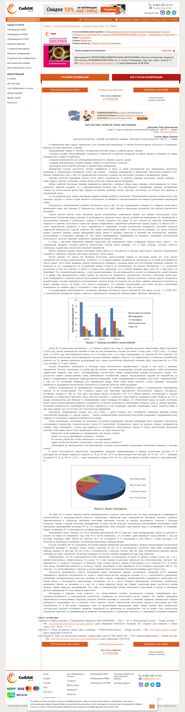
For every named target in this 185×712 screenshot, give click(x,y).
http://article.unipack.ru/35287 (163, 630)
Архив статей (13, 98)
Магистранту (73, 685)
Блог (45, 687)
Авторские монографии (18, 63)
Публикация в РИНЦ (99, 678)
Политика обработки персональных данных (124, 676)
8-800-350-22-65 (163, 5)
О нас (46, 674)
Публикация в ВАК (99, 674)
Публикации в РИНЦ (17, 34)
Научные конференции (18, 53)
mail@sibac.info (162, 8)
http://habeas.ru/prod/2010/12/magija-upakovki (71, 624)
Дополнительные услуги (19, 67)
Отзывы (47, 683)
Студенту (71, 681)
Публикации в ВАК (16, 29)
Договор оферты (122, 683)
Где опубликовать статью (20, 88)
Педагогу (71, 694)
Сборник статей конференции (106, 43)
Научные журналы (16, 44)
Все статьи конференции (146, 77)
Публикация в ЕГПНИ (18, 39)
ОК (152, 706)
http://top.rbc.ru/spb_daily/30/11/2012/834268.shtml (75, 639)
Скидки (46, 678)
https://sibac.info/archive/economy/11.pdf (99, 63)
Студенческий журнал (18, 48)
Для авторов (13, 83)
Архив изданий (14, 93)
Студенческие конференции (21, 58)
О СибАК (11, 78)
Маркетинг (86, 40)
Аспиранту (72, 690)
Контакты (12, 102)
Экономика (84, 37)
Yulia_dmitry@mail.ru (169, 132)
